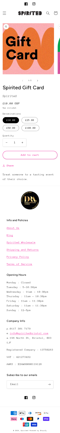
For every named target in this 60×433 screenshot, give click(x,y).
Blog (10, 235)
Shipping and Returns (23, 249)
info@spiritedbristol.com (29, 333)
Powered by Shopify (38, 430)
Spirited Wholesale (21, 242)
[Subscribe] (49, 384)
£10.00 (10, 120)
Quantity (8, 135)
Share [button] (10, 165)
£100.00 (30, 128)
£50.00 (10, 128)
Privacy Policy (18, 256)
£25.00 (29, 120)
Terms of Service (19, 264)
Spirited (24, 430)
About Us (13, 227)
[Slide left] (22, 80)
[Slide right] (37, 80)
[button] (4, 13)
